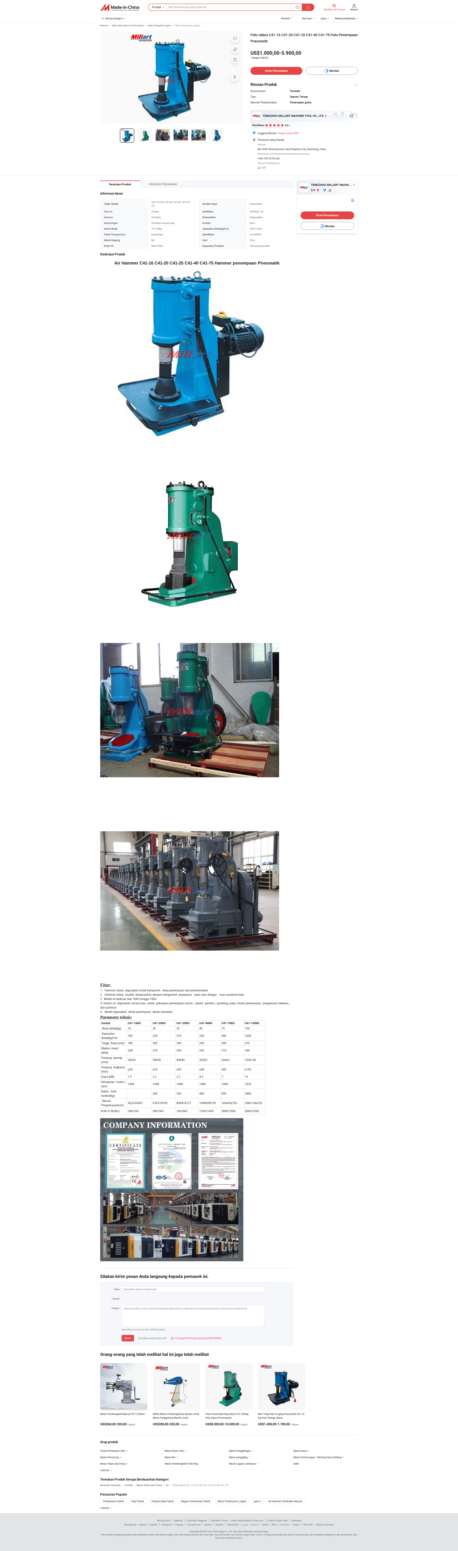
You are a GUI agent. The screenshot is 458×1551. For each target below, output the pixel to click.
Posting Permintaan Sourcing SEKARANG (196, 1338)
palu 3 (257, 1501)
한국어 (255, 1524)
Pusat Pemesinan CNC (112, 1450)
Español (154, 1524)
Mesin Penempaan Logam (187, 25)
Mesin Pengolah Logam (159, 25)
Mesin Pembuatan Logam (232, 1501)
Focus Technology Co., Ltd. (219, 1531)
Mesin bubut (300, 1450)
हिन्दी (274, 1524)
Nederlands (232, 1524)
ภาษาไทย (284, 1524)
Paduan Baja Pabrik (163, 1501)
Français (179, 1524)
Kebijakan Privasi (219, 1520)
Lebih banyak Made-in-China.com (247, 1520)
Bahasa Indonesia (325, 1524)
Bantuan (307, 18)
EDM (296, 1463)
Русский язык (194, 1524)
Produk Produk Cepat (277, 1520)
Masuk (354, 9)
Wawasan (296, 1520)
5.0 (313, 190)
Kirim (128, 1338)
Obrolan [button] (334, 70)
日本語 (265, 1524)
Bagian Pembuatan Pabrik (195, 1501)
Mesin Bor (170, 1457)
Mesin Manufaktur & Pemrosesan (128, 25)
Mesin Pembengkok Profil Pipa (181, 1463)
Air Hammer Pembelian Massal (285, 1501)
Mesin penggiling (238, 1457)
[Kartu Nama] (352, 200)
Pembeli (285, 18)
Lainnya (105, 1508)
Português (166, 1524)
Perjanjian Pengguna (197, 1520)
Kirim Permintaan (276, 70)
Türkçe (296, 1524)
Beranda (104, 25)
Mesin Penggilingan (240, 1450)
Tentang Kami (163, 1520)
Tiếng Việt (308, 1524)
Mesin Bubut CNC (174, 1450)
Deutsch (219, 1524)
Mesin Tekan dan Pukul (113, 1463)
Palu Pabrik (137, 1501)
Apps (323, 18)
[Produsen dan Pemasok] (119, 7)
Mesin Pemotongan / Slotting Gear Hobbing (317, 1457)
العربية (245, 1524)
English (142, 1524)
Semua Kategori (114, 18)
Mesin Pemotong (109, 1457)
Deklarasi (178, 1520)
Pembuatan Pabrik (113, 1501)
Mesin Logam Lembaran (242, 1463)
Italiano (208, 1524)
